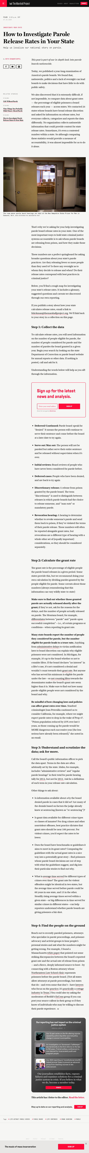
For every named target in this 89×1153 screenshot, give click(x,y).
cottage (80, 988)
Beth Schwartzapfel (13, 59)
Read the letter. (77, 1097)
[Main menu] (3, 3)
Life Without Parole (10, 101)
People (35, 1139)
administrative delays (48, 646)
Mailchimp (53, 411)
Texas (46, 992)
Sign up (69, 406)
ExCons (59, 996)
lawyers (79, 984)
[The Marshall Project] (19, 3)
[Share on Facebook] (6, 66)
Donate (84, 3)
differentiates (38, 619)
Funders (60, 1139)
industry (35, 992)
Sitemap (52, 1139)
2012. (61, 778)
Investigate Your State (12, 27)
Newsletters (74, 3)
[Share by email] (12, 66)
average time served (53, 876)
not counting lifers (60, 678)
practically (68, 988)
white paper (53, 952)
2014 (42, 778)
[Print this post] (19, 66)
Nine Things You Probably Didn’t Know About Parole (13, 110)
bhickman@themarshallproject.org (49, 313)
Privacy (43, 1139)
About (66, 3)
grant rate (67, 670)
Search (59, 3)
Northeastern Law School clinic (47, 972)
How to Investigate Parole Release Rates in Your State (13, 119)
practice (54, 988)
